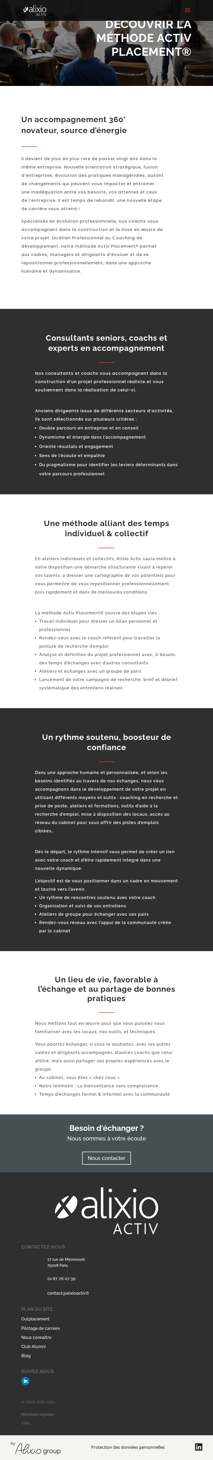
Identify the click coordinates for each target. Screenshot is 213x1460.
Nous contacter (106, 1158)
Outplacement (35, 1319)
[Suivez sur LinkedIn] (25, 1381)
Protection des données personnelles (128, 1447)
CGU (25, 1423)
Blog (26, 1355)
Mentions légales (37, 1414)
